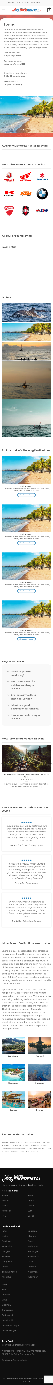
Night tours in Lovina (39, 1145)
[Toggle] (8, 672)
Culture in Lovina (17, 1152)
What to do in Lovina (32, 1142)
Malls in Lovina (32, 1152)
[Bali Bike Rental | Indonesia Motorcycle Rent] (26, 10)
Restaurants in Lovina (36, 1149)
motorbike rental (20, 1185)
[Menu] (3, 10)
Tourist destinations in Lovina (13, 1149)
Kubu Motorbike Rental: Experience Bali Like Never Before (26, 776)
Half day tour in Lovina (20, 1145)
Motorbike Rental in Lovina (12, 1142)
